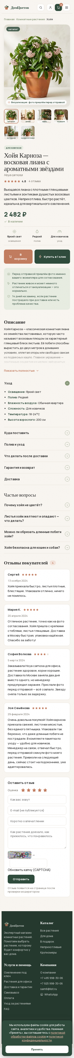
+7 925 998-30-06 (51, 983)
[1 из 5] (23, 790)
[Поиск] (40, 7)
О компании (48, 972)
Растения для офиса (18, 981)
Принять (37, 1049)
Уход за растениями (17, 1003)
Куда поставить (16, 433)
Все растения (49, 930)
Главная (9, 19)
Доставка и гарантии (18, 987)
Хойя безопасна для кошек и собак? (32, 547)
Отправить (21, 879)
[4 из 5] (39, 790)
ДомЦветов (20, 7)
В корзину (20, 256)
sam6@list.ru (48, 989)
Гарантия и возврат (19, 467)
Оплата (9, 998)
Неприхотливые (51, 947)
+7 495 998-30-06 (51, 978)
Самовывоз (11, 992)
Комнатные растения (30, 19)
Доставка (12, 479)
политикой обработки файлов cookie (38, 1034)
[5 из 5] (45, 790)
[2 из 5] (28, 790)
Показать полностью (19, 370)
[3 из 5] (34, 790)
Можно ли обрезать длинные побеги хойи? (32, 534)
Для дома (46, 936)
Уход (8, 383)
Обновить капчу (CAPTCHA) (29, 870)
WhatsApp (51, 994)
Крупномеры (48, 952)
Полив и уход (14, 444)
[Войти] (50, 7)
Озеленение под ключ (15, 974)
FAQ (6, 1009)
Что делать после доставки (26, 456)
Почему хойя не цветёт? (23, 505)
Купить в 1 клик (55, 257)
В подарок (47, 941)
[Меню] (66, 7)
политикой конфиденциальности (42, 1038)
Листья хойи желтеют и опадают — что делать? (31, 518)
